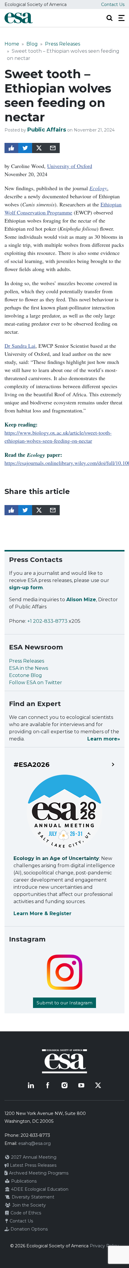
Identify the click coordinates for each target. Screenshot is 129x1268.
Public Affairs (46, 129)
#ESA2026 (32, 765)
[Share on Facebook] (11, 148)
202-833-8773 (35, 1135)
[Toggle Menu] (121, 18)
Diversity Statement (32, 1197)
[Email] (53, 148)
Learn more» (103, 739)
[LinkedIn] (31, 1085)
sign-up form (26, 587)
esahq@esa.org (34, 1143)
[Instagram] (64, 1085)
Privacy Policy (104, 1246)
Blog (32, 44)
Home (11, 44)
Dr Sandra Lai (19, 345)
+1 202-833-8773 (47, 621)
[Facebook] (48, 1085)
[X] (98, 1085)
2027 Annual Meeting (33, 1157)
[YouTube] (81, 1085)
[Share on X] (39, 148)
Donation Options (28, 1229)
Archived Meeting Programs (38, 1173)
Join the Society (28, 1205)
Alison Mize (81, 599)
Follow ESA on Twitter (35, 682)
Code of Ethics (25, 1213)
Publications (23, 1181)
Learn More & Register (42, 913)
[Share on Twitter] (25, 148)
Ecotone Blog (25, 675)
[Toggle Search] (109, 18)
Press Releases (62, 44)
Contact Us (112, 4)
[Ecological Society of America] (18, 18)
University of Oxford (69, 166)
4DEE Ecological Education (39, 1189)
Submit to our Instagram (64, 1003)
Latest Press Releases (32, 1165)
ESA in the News (28, 668)
